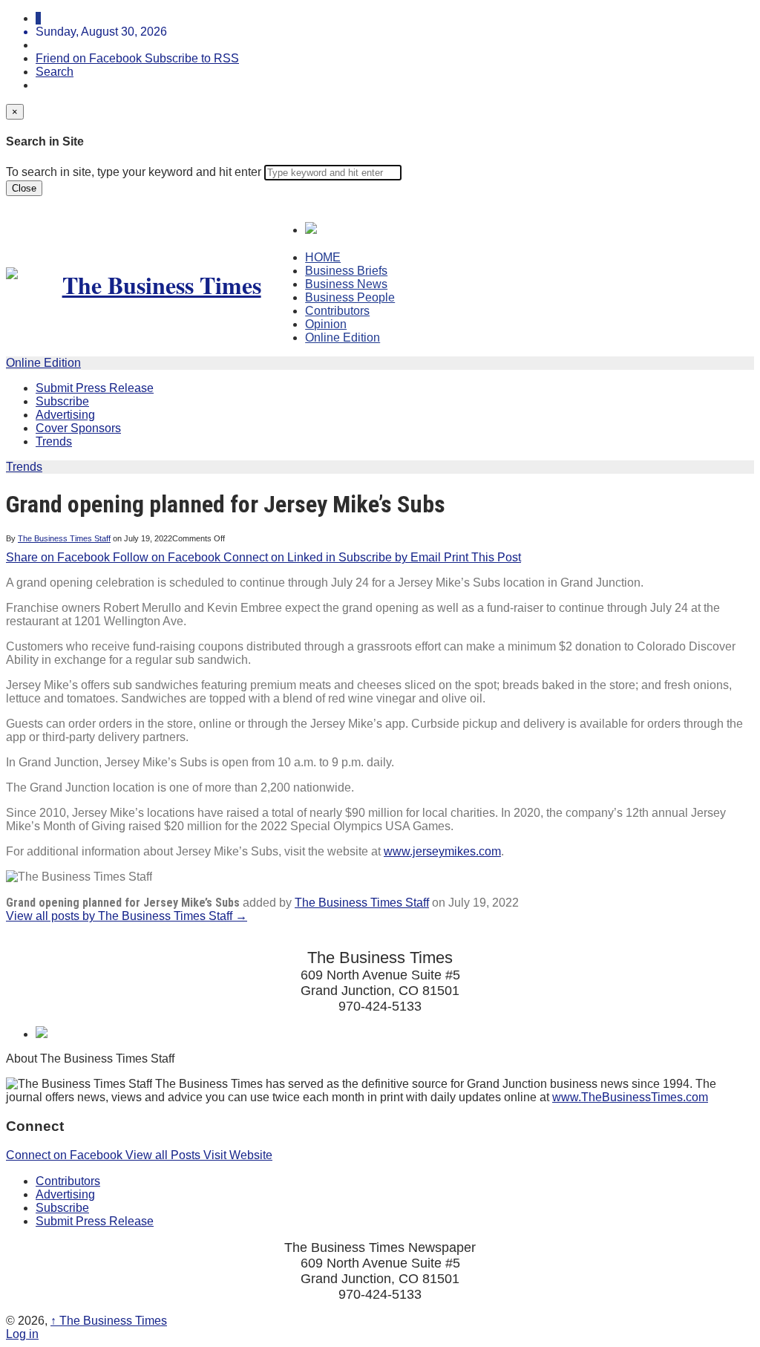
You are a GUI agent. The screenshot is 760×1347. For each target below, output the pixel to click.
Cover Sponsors (78, 428)
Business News (346, 284)
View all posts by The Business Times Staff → (126, 916)
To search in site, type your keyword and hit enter (133, 172)
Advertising (65, 414)
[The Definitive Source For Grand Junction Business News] (155, 284)
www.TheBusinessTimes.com (630, 1097)
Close (24, 188)
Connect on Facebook (65, 1155)
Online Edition (342, 337)
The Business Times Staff (64, 538)
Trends (54, 441)
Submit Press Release (95, 388)
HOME (323, 257)
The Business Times (108, 1320)
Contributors (337, 310)
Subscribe (62, 401)
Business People (350, 297)
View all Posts (164, 1155)
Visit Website (237, 1155)
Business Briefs (346, 270)
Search (54, 71)
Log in (22, 1334)
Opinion (326, 324)
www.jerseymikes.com (442, 851)
